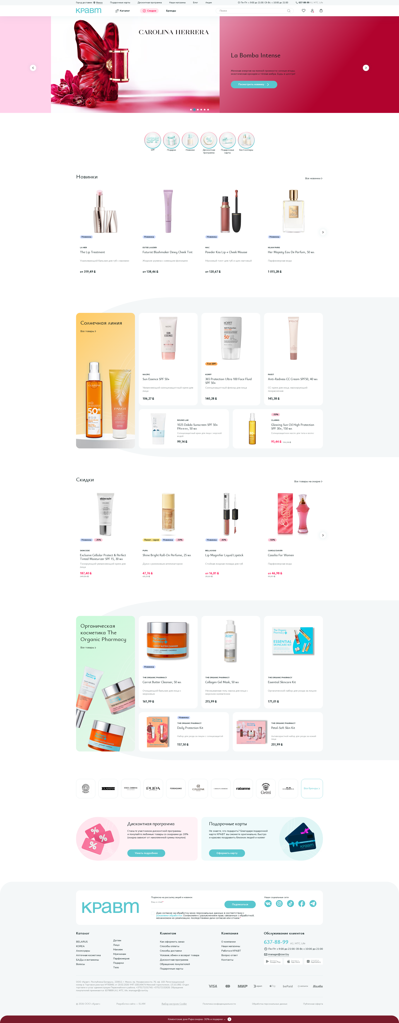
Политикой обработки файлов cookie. (309, 998)
